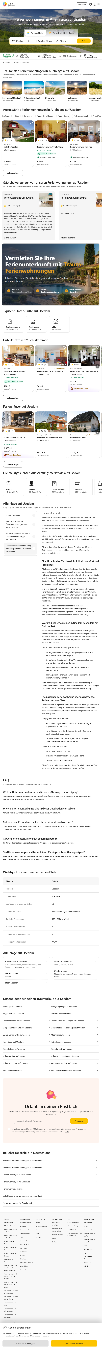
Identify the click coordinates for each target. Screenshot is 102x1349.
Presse (86, 1226)
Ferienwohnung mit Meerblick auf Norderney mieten (10, 1268)
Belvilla (86, 1266)
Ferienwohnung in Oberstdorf (10, 1316)
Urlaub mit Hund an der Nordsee (10, 1236)
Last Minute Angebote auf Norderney (11, 1298)
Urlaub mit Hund (9, 1226)
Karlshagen (72, 98)
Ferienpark (23, 1241)
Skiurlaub (23, 1259)
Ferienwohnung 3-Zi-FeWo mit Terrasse (55, 371)
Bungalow (23, 1226)
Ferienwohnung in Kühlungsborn (10, 1310)
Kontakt (38, 1237)
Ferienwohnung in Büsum (10, 1304)
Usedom (16, 62)
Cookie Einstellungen (25, 1343)
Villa (21, 1237)
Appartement (24, 1244)
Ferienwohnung (25, 1233)
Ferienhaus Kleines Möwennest (51, 437)
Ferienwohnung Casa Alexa (18, 197)
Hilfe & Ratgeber (57, 1235)
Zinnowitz (49, 98)
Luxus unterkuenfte (26, 1262)
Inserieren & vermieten (56, 1224)
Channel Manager (73, 1226)
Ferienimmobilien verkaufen (90, 1241)
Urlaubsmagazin (41, 1226)
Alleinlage (25, 62)
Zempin (63, 965)
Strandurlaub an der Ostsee (10, 1249)
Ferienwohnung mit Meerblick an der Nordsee (10, 1276)
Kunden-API (72, 1229)
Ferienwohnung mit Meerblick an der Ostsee (10, 1284)
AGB (85, 1245)
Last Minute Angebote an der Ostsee (11, 1292)
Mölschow (87, 974)
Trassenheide (77, 974)
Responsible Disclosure (88, 1257)
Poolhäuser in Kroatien (8, 1261)
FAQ (37, 1233)
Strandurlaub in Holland (9, 1243)
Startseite (6, 62)
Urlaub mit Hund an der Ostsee (10, 1231)
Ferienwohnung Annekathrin (50, 147)
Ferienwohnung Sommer (81, 147)
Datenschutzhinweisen (39, 1336)
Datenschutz (88, 1249)
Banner (54, 1238)
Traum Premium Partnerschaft (57, 1230)
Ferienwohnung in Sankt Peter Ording (10, 1322)
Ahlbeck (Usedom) (32, 98)
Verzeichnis (87, 1262)
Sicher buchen (40, 1230)
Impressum (87, 1253)
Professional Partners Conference (75, 1234)
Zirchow (31, 967)
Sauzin (56, 976)
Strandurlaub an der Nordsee (10, 1255)
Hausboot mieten (25, 1223)
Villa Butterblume (12, 147)
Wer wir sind (88, 1223)
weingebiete (24, 1266)
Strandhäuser (24, 1270)
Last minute (23, 1248)
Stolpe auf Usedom (20, 967)
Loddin (56, 965)
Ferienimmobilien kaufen (90, 1235)
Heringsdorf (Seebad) (11, 98)
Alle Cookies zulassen (74, 1343)
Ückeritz (70, 965)
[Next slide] (98, 141)
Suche (38, 1223)
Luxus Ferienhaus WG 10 (15, 437)
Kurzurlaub (23, 1252)
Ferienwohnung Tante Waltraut (84, 371)
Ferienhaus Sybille (78, 437)
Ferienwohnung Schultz (73, 197)
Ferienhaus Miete (25, 1230)
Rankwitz (8, 976)
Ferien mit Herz (89, 1230)
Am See (22, 1255)
